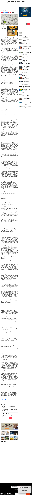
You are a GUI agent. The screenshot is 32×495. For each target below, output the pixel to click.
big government (8, 403)
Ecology (11, 404)
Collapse (5, 404)
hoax (4, 406)
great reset (8, 405)
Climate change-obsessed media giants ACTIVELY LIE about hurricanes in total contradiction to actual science (26, 90)
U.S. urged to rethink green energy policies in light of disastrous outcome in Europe (26, 53)
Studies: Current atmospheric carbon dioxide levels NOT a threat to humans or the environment (26, 36)
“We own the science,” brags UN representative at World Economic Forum (26, 87)
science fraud (6, 407)
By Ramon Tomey (26, 84)
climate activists (13, 403)
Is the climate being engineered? (26, 66)
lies (8, 406)
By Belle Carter (26, 37)
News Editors (7, 10)
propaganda (11, 406)
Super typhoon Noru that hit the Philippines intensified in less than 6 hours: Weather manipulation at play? (26, 82)
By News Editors (26, 67)
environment (14, 404)
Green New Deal (13, 405)
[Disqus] (9, 452)
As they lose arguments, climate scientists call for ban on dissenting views (26, 99)
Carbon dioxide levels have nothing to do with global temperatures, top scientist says (26, 103)
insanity (6, 406)
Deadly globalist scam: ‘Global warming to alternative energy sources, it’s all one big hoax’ (26, 78)
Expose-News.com (8, 397)
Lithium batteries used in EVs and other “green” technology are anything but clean (26, 60)
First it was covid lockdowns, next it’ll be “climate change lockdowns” (26, 106)
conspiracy (7, 404)
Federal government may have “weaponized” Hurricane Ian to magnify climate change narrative (26, 63)
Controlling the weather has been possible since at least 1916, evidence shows (26, 40)
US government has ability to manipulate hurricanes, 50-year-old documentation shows (26, 75)
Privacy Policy (16, 492)
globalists (5, 405)
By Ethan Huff (26, 41)
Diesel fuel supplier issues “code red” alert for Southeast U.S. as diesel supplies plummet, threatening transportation (26, 43)
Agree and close (24, 490)
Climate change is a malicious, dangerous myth (25, 32)
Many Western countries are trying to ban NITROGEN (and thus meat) (26, 56)
